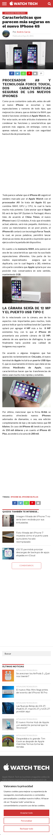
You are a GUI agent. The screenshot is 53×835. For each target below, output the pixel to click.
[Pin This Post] (32, 502)
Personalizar (26, 820)
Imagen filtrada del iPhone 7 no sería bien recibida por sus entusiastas (33, 519)
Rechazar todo (26, 828)
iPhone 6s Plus (30, 497)
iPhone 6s (16, 497)
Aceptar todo (26, 813)
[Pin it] (29, 72)
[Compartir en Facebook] (11, 72)
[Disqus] (26, 605)
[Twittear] (17, 72)
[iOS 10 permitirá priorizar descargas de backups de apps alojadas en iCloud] (8, 554)
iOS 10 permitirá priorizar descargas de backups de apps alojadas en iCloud (32, 552)
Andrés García (23, 32)
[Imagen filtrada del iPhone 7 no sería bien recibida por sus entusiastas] (8, 521)
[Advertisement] (26, 165)
